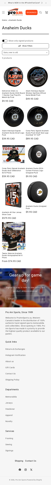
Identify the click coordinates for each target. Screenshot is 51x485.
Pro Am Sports (21, 480)
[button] (3, 12)
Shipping (19, 461)
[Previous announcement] (5, 3)
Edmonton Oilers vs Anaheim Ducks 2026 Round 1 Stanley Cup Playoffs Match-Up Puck (13, 94)
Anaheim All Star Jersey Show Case (11, 213)
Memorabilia (11, 397)
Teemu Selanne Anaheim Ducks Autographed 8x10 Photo (12, 255)
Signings (9, 450)
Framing (9, 438)
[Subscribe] (42, 299)
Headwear (10, 409)
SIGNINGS (31, 12)
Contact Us (10, 374)
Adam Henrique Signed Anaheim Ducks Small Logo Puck (13, 133)
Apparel (9, 415)
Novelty (8, 421)
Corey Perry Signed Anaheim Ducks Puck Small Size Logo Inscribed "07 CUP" (37, 133)
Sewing (8, 444)
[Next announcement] (46, 3)
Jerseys (9, 403)
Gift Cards (10, 367)
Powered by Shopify (34, 480)
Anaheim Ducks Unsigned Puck (36, 207)
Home (4, 20)
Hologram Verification (15, 355)
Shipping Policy (12, 380)
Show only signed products (21, 41)
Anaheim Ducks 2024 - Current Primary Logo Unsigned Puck (35, 170)
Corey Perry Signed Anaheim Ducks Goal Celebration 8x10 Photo (13, 170)
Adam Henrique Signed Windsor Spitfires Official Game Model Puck (36, 93)
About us (9, 361)
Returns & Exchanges (15, 349)
